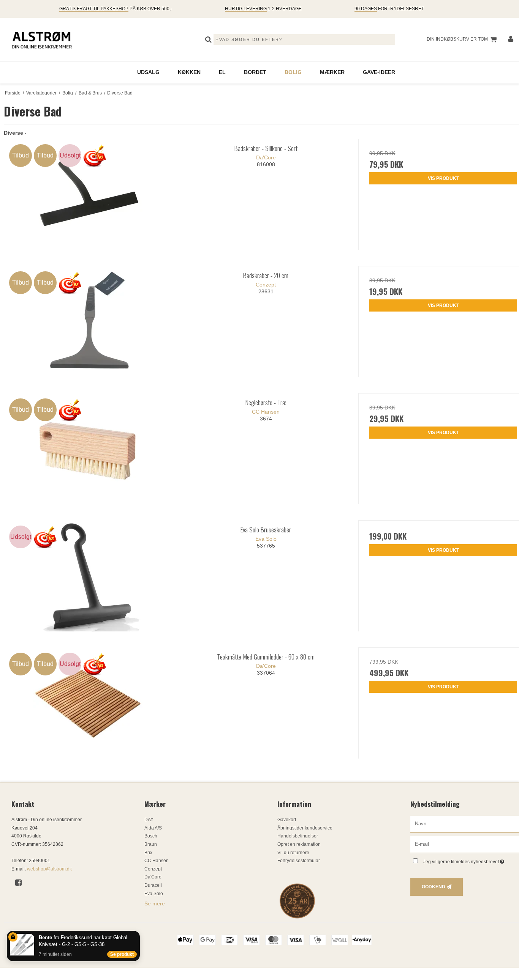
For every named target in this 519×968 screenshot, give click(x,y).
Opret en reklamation (299, 844)
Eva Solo (153, 893)
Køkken (189, 72)
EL (222, 72)
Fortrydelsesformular (298, 860)
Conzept (153, 869)
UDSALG (148, 72)
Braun (150, 844)
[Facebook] (21, 882)
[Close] (138, 932)
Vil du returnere (293, 852)
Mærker (332, 72)
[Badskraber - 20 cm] (89, 321)
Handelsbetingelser (297, 836)
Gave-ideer (379, 72)
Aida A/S (153, 828)
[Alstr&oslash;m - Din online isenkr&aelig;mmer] (42, 39)
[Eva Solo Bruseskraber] (89, 575)
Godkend (433, 886)
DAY (148, 819)
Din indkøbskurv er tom (457, 39)
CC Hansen (156, 860)
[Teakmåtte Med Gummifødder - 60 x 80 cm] (89, 703)
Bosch (150, 836)
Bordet (255, 72)
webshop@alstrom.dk (49, 869)
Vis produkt (443, 178)
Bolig (293, 72)
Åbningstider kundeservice (304, 828)
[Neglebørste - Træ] (89, 448)
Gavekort (286, 819)
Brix (148, 852)
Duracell (153, 885)
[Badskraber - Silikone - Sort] (89, 194)
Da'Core (152, 877)
